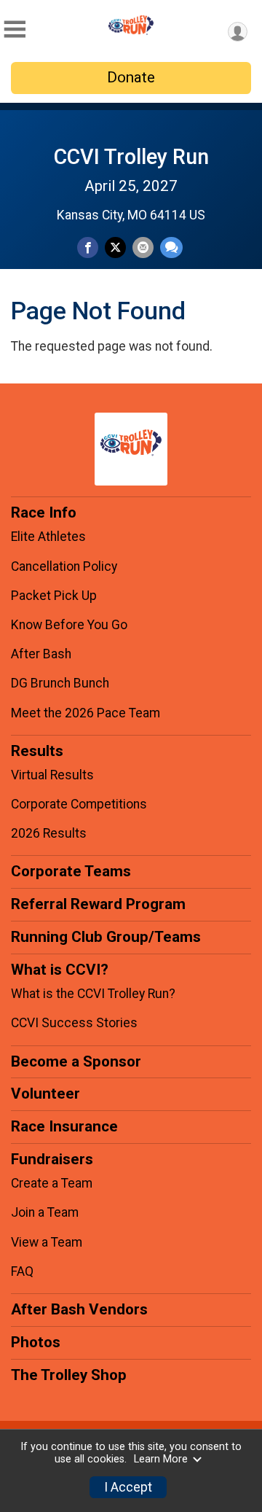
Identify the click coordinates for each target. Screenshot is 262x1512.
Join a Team (45, 1212)
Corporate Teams (71, 871)
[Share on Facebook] (87, 247)
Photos (35, 1342)
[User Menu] (237, 32)
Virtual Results (52, 775)
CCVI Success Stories (74, 1023)
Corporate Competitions (79, 804)
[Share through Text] (171, 247)
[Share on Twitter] (115, 247)
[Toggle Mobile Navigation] (14, 29)
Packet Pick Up (54, 595)
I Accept (128, 1487)
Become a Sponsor (76, 1061)
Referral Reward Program (98, 904)
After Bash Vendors (79, 1309)
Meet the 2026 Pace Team (85, 713)
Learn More (161, 1459)
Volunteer (45, 1093)
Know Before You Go (69, 624)
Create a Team (51, 1183)
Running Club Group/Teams (106, 937)
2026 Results (49, 833)
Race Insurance (64, 1126)
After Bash (41, 654)
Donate (131, 77)
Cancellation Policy (64, 566)
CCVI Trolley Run (131, 156)
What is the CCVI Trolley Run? (93, 993)
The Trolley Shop (69, 1375)
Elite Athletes (48, 536)
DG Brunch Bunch (60, 683)
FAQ (22, 1271)
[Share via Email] (143, 247)
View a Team (46, 1242)
